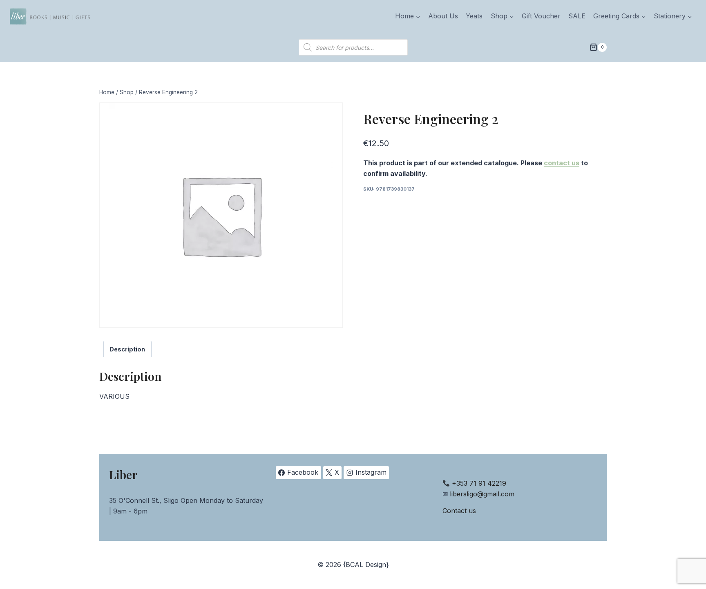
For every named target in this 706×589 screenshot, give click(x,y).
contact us (561, 163)
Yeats (474, 16)
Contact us (459, 511)
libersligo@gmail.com (482, 494)
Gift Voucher (541, 16)
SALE (576, 16)
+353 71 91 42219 (479, 483)
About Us (443, 16)
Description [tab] (127, 349)
